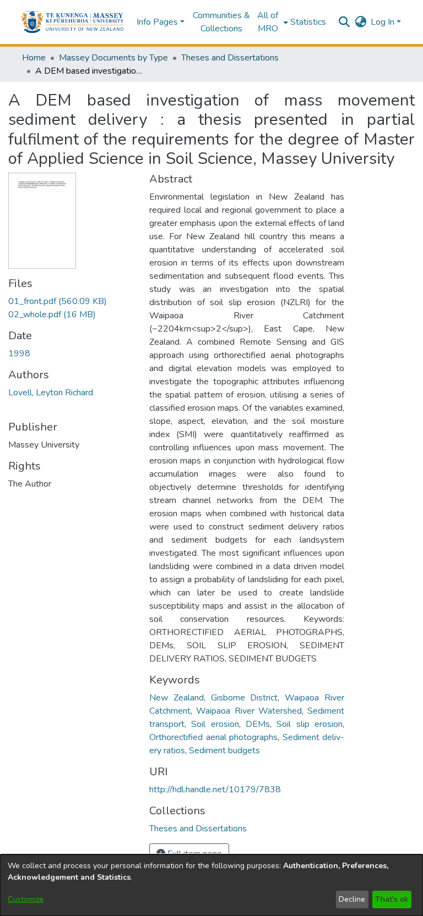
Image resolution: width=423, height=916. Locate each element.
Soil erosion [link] (214, 724)
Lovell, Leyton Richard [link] (50, 393)
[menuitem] (271, 22)
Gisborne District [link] (244, 698)
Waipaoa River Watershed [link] (249, 711)
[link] (57, 301)
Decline (352, 899)
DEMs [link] (258, 724)
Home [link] (34, 58)
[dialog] (211, 885)
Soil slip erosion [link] (309, 724)
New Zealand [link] (176, 698)
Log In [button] (384, 22)
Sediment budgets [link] (224, 750)
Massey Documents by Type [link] (113, 58)
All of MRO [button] (267, 22)
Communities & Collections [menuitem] (221, 22)
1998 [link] (19, 353)
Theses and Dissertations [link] (230, 58)
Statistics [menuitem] (308, 22)
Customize (26, 899)
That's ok (391, 899)
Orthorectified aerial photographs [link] (213, 737)
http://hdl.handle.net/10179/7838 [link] (215, 789)
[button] (72, 22)
